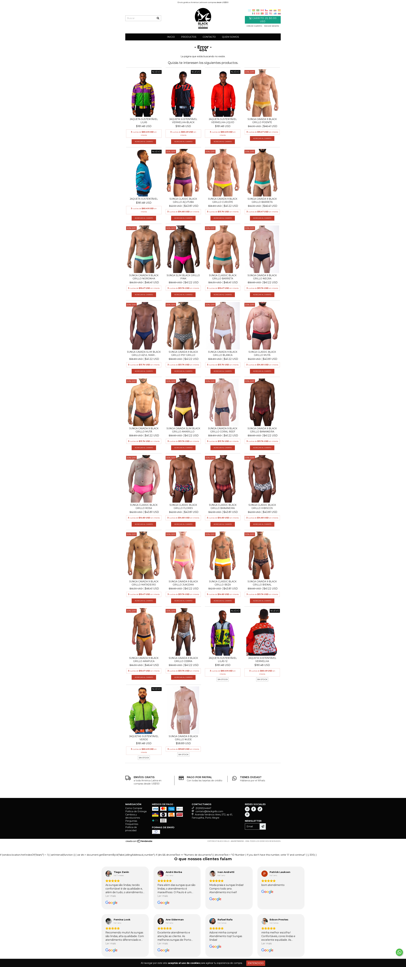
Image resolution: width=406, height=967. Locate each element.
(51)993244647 (203, 808)
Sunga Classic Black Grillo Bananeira (222, 507)
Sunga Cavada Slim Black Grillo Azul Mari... (144, 353)
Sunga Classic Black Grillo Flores (183, 507)
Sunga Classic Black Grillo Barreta (222, 277)
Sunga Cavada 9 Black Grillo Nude (183, 738)
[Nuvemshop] (139, 842)
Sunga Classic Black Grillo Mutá (262, 353)
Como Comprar (133, 808)
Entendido (256, 963)
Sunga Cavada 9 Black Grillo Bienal (262, 583)
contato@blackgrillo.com (209, 811)
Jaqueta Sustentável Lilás (144, 121)
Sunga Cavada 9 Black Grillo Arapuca (143, 660)
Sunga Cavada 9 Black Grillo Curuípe (222, 200)
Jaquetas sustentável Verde (144, 738)
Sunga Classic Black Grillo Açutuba (183, 200)
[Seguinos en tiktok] (260, 809)
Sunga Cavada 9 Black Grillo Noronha (143, 277)
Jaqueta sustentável (144, 198)
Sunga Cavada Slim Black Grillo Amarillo (183, 430)
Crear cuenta (254, 26)
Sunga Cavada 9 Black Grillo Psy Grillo (183, 353)
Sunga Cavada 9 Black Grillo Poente (262, 121)
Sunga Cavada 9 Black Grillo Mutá (143, 430)
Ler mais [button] (110, 895)
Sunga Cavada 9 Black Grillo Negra (262, 277)
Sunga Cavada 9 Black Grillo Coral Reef (222, 430)
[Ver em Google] (108, 874)
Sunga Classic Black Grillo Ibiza (222, 583)
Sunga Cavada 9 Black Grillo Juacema (183, 583)
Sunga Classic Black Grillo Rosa (143, 507)
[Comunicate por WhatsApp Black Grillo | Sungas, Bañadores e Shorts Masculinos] (399, 952)
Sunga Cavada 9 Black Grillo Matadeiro (143, 583)
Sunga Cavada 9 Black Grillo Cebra (183, 660)
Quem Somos (230, 36)
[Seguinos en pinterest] (247, 814)
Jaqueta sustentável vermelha (262, 660)
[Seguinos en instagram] (247, 809)
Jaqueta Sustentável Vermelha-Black (183, 121)
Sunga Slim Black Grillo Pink (183, 277)
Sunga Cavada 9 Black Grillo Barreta (262, 200)
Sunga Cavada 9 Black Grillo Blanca (222, 353)
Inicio (171, 36)
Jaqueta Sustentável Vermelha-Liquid (223, 121)
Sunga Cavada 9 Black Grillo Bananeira (262, 430)
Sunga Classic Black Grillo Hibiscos (262, 507)
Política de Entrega (136, 811)
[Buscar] (158, 18)
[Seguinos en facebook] (253, 809)
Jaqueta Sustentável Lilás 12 (223, 660)
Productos (188, 36)
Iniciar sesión (271, 26)
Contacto (209, 36)
